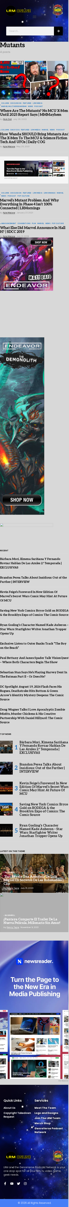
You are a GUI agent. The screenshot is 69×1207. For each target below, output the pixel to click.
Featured (27, 103)
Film (34, 224)
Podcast (38, 106)
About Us (9, 1108)
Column (5, 103)
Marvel (45, 130)
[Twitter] (18, 1183)
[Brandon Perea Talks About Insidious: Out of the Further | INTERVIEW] (6, 768)
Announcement (8, 224)
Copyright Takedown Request (17, 1114)
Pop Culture (23, 196)
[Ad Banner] (34, 168)
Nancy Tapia (13, 888)
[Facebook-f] (5, 1183)
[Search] (58, 31)
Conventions (24, 224)
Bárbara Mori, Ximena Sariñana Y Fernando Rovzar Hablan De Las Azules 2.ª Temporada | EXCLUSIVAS (31, 563)
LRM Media (37, 103)
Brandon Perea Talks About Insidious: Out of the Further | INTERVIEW (42, 768)
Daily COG (14, 130)
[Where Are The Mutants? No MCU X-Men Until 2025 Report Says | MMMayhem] (34, 80)
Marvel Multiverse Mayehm (14, 106)
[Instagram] (25, 1183)
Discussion (15, 103)
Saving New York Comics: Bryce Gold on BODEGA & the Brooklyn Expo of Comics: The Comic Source (43, 810)
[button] (35, 17)
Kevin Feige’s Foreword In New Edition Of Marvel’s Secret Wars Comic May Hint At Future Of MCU (33, 596)
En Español (10, 873)
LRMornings (49, 193)
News (30, 106)
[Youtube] (11, 1183)
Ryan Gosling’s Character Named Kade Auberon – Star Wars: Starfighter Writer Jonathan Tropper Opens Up (34, 629)
